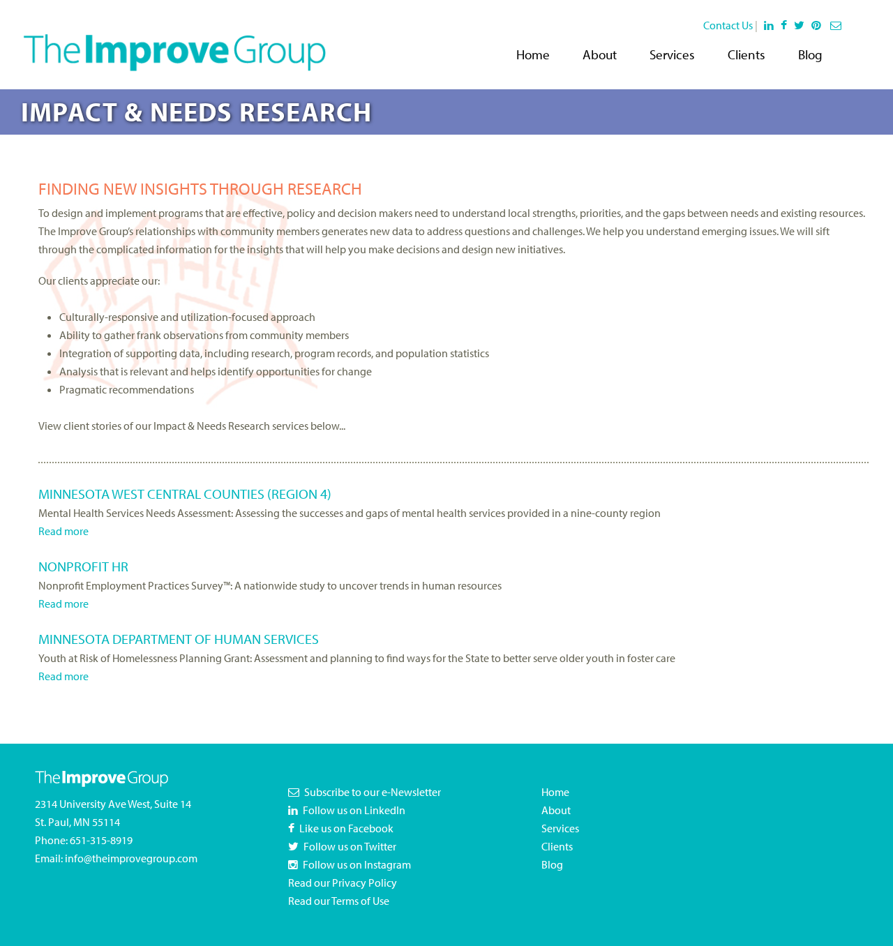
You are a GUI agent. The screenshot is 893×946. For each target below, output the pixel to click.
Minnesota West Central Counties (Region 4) (184, 493)
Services (672, 54)
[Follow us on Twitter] (801, 25)
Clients (746, 54)
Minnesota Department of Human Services (178, 638)
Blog (810, 54)
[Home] (174, 43)
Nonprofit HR (83, 566)
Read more (63, 531)
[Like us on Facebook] (786, 25)
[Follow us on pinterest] (818, 25)
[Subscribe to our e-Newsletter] (837, 25)
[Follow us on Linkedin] (769, 25)
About (600, 54)
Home (533, 54)
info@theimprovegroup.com (131, 858)
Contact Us (728, 25)
